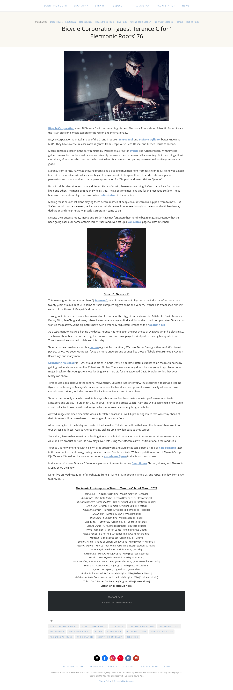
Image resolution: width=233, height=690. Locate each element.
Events (100, 5)
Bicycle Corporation (94, 626)
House (98, 631)
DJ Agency (142, 5)
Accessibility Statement (124, 681)
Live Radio (122, 21)
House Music (85, 21)
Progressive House (163, 21)
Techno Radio (193, 21)
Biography (81, 5)
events (134, 150)
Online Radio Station (140, 21)
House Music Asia (136, 631)
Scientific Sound (55, 5)
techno (94, 347)
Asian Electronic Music (63, 626)
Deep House (56, 21)
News (185, 5)
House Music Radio (104, 21)
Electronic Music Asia (141, 626)
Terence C (132, 637)
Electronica (70, 21)
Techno (179, 21)
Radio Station (166, 5)
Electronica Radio (79, 631)
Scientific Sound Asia (110, 637)
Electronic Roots (169, 626)
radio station (108, 195)
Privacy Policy (105, 681)
